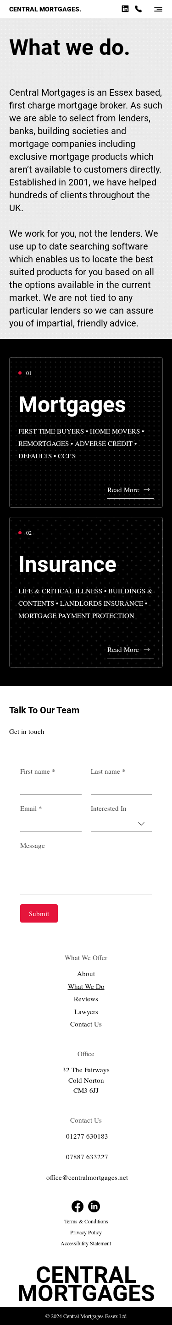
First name (37, 771)
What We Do (86, 986)
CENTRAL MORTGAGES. (45, 9)
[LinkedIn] (94, 1206)
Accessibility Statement (86, 1243)
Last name (108, 771)
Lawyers (86, 1011)
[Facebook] (77, 1206)
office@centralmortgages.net (87, 1177)
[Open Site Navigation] (158, 9)
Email (31, 808)
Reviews (86, 998)
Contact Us (86, 1023)
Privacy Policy (86, 1232)
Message (32, 845)
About (86, 973)
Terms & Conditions (86, 1221)
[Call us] (138, 8)
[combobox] (121, 824)
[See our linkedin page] (125, 8)
